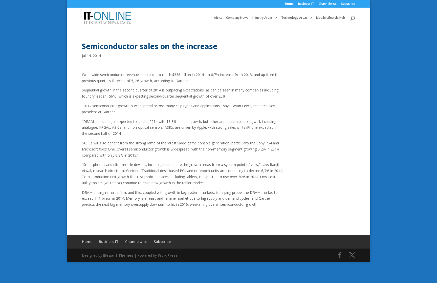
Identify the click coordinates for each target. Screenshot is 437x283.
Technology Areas (294, 18)
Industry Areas (262, 18)
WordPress (168, 255)
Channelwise (328, 4)
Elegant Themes (118, 255)
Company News (237, 18)
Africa (218, 18)
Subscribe (348, 4)
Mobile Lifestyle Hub (330, 18)
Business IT (306, 4)
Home (289, 4)
